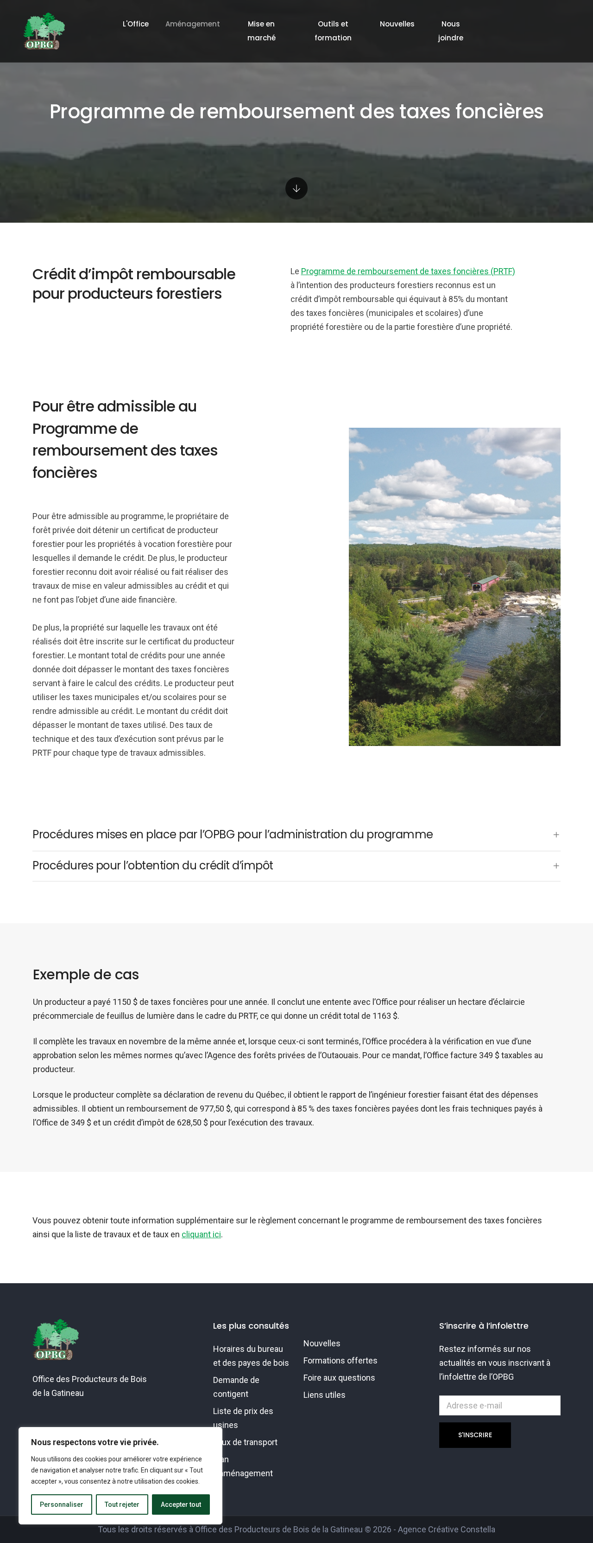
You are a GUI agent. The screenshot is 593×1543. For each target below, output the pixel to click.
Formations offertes (340, 1360)
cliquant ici (201, 1234)
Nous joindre (450, 31)
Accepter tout (181, 1504)
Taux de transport (245, 1442)
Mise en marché (261, 31)
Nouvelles (397, 24)
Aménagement (192, 24)
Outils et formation (333, 31)
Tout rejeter (122, 1504)
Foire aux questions (339, 1377)
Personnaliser (61, 1504)
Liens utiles (324, 1395)
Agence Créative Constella (446, 1529)
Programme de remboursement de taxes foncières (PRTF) (408, 271)
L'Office (136, 24)
